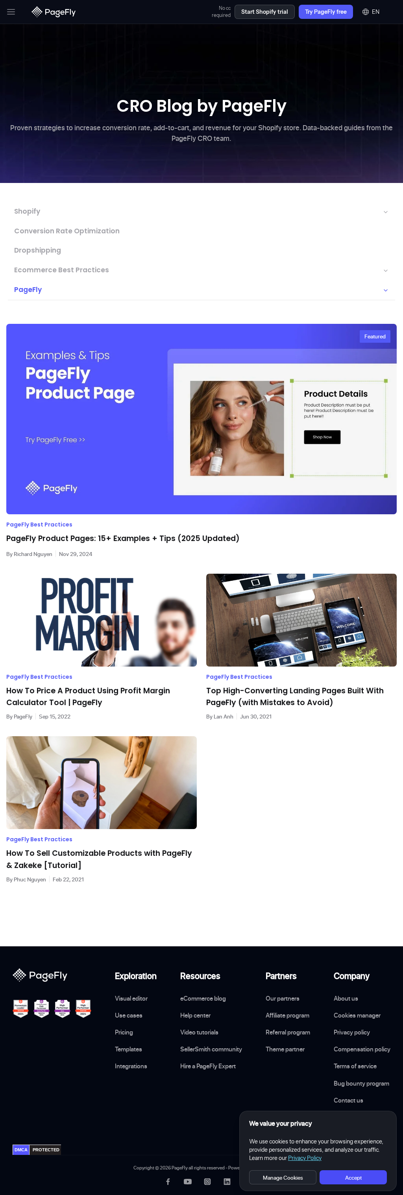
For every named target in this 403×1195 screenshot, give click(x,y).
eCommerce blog (203, 998)
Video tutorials (199, 1032)
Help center (195, 1015)
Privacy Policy (305, 1158)
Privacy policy (352, 1032)
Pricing (124, 1032)
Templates (128, 1049)
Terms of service (355, 1066)
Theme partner (285, 1049)
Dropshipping (37, 250)
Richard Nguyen (33, 554)
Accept (353, 1177)
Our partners (282, 998)
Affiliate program (287, 1015)
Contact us (348, 1100)
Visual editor (131, 998)
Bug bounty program (361, 1083)
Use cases (128, 1015)
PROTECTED (46, 1149)
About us (346, 998)
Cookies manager (357, 1015)
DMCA (21, 1149)
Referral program (288, 1032)
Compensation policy (362, 1049)
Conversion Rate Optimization (67, 231)
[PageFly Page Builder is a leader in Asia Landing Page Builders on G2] (62, 1009)
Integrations (131, 1066)
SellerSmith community (211, 1049)
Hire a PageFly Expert (208, 1066)
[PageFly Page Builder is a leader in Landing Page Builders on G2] (21, 1009)
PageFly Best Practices (39, 524)
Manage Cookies (283, 1177)
